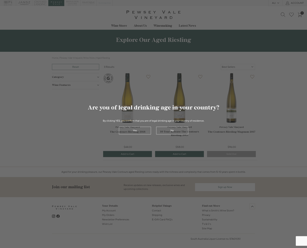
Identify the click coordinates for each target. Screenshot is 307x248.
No (172, 130)
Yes (135, 130)
